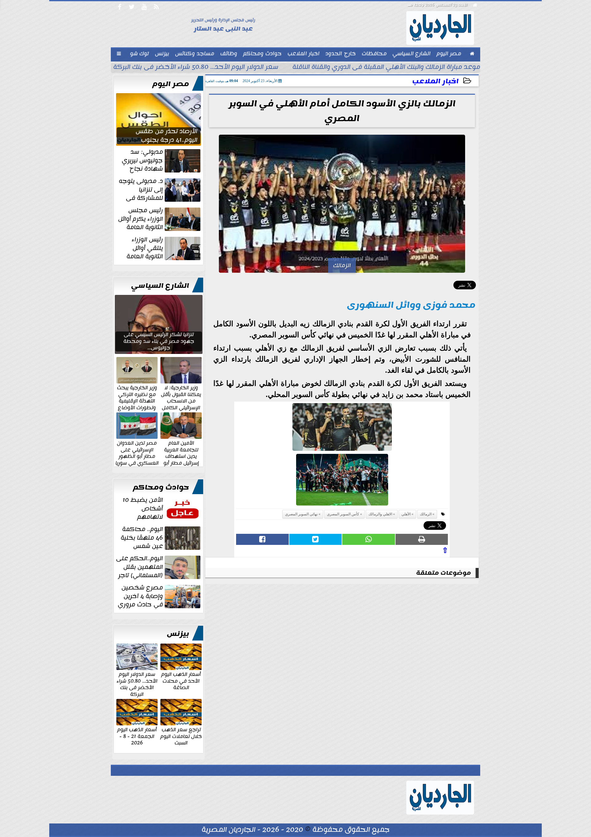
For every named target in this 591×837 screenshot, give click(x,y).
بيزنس (178, 633)
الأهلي (406, 514)
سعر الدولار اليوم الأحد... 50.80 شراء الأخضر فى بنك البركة (195, 67)
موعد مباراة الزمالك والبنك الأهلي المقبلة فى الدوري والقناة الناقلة (386, 67)
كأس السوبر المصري (343, 514)
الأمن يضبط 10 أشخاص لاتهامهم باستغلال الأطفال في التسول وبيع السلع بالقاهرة (162, 508)
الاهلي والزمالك (380, 514)
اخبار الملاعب (435, 81)
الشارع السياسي (160, 285)
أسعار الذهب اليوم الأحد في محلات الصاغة (181, 680)
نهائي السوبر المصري (301, 514)
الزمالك (426, 514)
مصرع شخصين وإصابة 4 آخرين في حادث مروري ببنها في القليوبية (160, 596)
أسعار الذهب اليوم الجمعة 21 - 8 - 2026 (137, 736)
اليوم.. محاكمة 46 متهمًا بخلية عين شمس (142, 537)
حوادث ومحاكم (161, 487)
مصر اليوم (170, 83)
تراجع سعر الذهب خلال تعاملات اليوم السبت (181, 736)
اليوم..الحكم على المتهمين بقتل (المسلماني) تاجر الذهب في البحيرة (159, 567)
